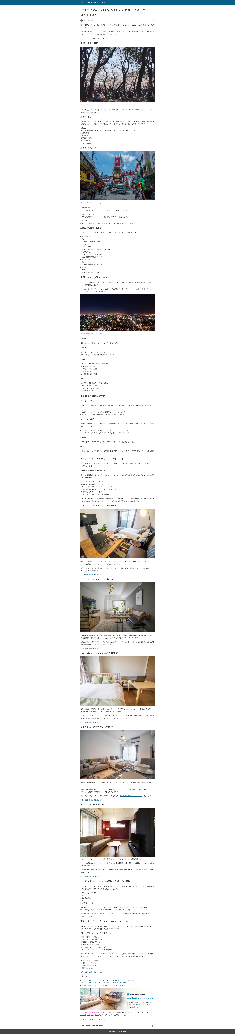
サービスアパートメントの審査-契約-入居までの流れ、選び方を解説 (127, 914)
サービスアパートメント (95, 1019)
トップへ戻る (151, 1026)
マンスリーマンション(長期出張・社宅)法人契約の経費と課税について (105, 983)
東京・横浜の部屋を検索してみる (91, 972)
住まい (105, 1019)
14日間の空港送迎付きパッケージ (131, 796)
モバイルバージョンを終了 (117, 1031)
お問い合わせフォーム (89, 963)
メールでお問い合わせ (89, 965)
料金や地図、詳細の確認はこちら (91, 575)
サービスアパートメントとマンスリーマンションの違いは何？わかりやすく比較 (108, 980)
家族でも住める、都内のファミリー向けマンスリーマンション (102, 985)
